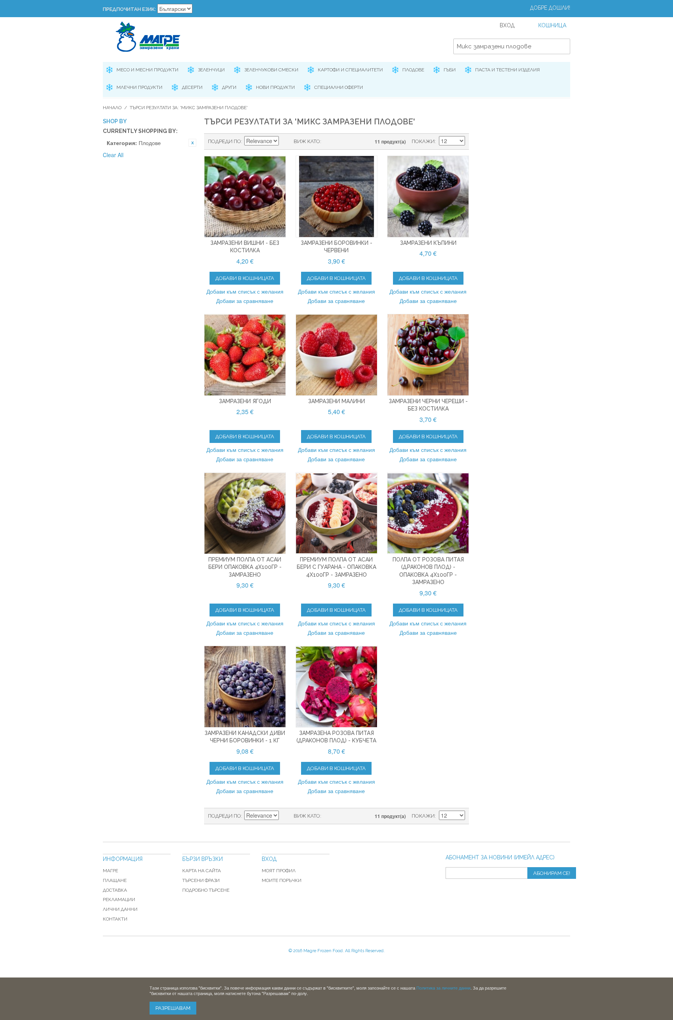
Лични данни (120, 909)
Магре (110, 870)
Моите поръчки (281, 880)
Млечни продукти (139, 87)
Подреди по (224, 141)
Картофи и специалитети (350, 70)
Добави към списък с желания (245, 291)
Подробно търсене (205, 890)
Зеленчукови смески (271, 70)
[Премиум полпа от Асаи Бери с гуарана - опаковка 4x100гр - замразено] (336, 513)
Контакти (115, 919)
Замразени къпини (428, 243)
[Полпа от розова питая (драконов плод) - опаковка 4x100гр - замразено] (428, 513)
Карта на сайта (201, 870)
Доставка (115, 890)
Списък (343, 141)
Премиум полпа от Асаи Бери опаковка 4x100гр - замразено (245, 567)
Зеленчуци (211, 70)
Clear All (113, 155)
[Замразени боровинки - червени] (336, 196)
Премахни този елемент (192, 143)
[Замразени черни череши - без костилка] (428, 355)
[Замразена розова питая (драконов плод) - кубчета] (336, 687)
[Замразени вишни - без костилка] (245, 196)
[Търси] (562, 46)
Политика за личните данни (443, 988)
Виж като (307, 141)
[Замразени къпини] (428, 196)
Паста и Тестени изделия (507, 70)
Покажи (423, 141)
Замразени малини (336, 401)
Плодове (413, 70)
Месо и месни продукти (147, 70)
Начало (112, 107)
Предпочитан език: (129, 9)
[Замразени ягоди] (245, 355)
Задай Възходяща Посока (286, 141)
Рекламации (119, 899)
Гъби (450, 70)
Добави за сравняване (244, 301)
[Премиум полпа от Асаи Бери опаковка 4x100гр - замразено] (245, 513)
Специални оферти (338, 87)
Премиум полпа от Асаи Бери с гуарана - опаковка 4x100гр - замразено (336, 567)
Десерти (192, 87)
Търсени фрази (201, 880)
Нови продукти (275, 87)
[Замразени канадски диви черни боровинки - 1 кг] (245, 687)
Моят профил (279, 870)
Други (229, 87)
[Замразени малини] (336, 355)
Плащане (115, 880)
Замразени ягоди (245, 401)
